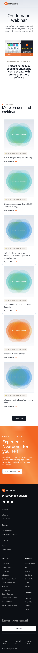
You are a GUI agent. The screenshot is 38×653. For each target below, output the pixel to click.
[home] (11, 3)
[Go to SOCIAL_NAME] (3, 502)
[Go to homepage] (8, 490)
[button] (31, 4)
